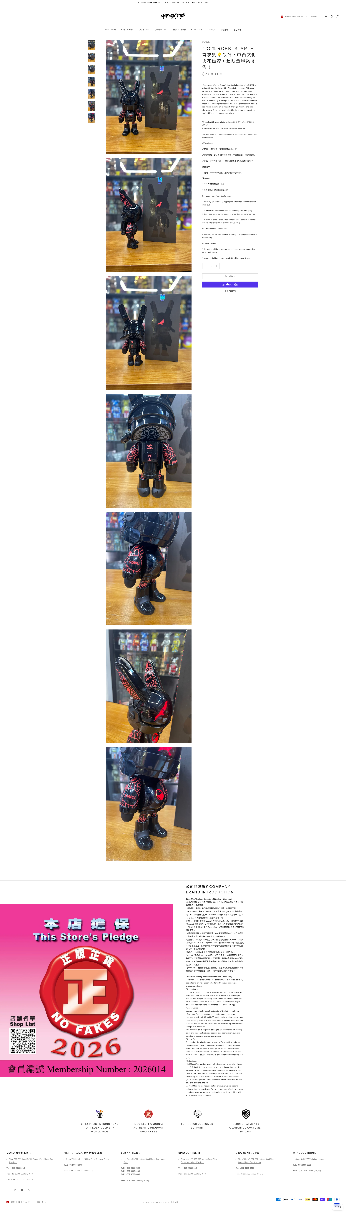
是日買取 (237, 30)
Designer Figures (179, 30)
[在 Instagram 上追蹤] (15, 1190)
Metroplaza (84, 1152)
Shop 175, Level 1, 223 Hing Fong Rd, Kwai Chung (87, 1159)
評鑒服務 (224, 30)
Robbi (206, 42)
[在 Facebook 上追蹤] (7, 1190)
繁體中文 (314, 17)
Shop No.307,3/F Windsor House (309, 1159)
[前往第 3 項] (91, 70)
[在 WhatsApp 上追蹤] (29, 1190)
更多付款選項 (230, 291)
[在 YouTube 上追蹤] (22, 1190)
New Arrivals (110, 30)
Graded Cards (160, 30)
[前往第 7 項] (91, 118)
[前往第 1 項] (91, 45)
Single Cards (144, 30)
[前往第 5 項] (91, 94)
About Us (211, 30)
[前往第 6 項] (91, 106)
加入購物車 (230, 276)
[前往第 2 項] (91, 58)
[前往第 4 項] (91, 82)
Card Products (127, 30)
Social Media (196, 30)
